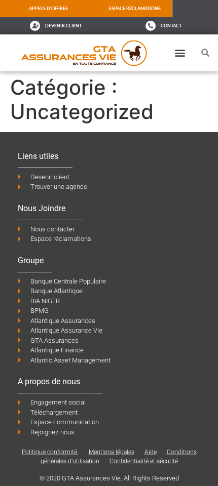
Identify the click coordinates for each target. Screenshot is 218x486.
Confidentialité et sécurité (144, 461)
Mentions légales (111, 452)
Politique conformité (50, 452)
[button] (179, 53)
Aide (150, 452)
